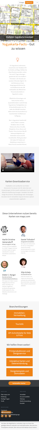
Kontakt (22, 403)
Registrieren (29, 2)
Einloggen (21, 2)
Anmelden (23, 394)
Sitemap (22, 399)
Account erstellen (25, 397)
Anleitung (3, 397)
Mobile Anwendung (25, 401)
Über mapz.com (5, 394)
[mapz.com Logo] (4, 2)
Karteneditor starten (19, 383)
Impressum (4, 410)
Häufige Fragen (5, 399)
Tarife (2, 401)
